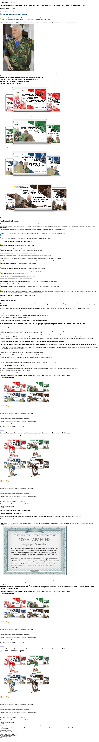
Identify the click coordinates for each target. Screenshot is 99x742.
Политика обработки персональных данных (10, 739)
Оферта (1, 740)
